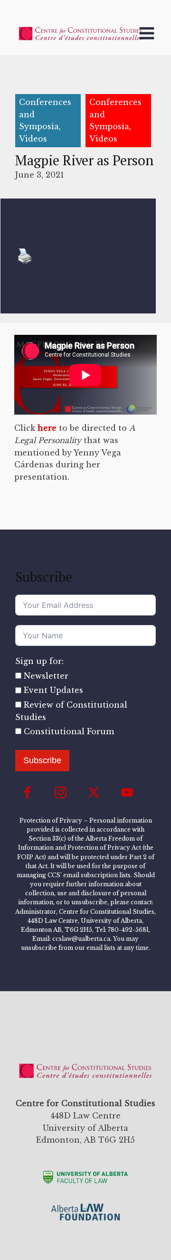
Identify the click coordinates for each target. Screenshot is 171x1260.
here (47, 428)
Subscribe (42, 760)
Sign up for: (39, 661)
